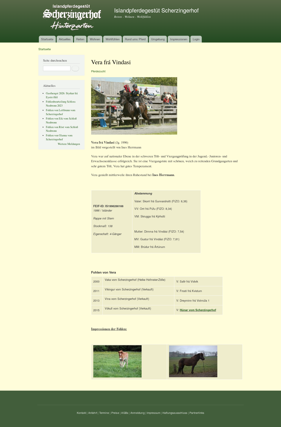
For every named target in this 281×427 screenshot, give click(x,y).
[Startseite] (73, 18)
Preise (115, 413)
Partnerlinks (196, 413)
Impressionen (178, 39)
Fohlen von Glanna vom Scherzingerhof (59, 137)
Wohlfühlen (113, 39)
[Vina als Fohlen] (117, 376)
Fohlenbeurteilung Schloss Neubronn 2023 (61, 103)
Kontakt (81, 413)
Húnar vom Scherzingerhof (198, 310)
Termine (104, 413)
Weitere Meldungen (69, 144)
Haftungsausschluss (174, 413)
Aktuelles (65, 39)
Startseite (47, 39)
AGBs (124, 413)
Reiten (80, 39)
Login (196, 39)
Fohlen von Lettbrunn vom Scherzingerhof (60, 112)
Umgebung (158, 39)
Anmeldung (137, 413)
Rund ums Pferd (135, 39)
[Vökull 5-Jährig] (193, 376)
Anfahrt (92, 413)
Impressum (153, 413)
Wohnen (95, 39)
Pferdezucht (98, 71)
